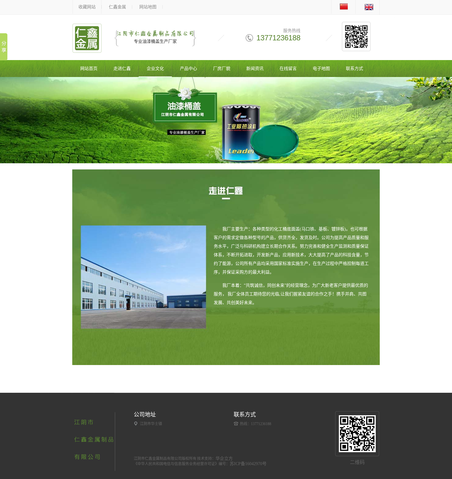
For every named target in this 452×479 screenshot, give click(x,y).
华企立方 (224, 458)
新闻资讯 (255, 68)
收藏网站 (87, 7)
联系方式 (354, 68)
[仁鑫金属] (87, 49)
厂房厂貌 (221, 68)
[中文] (341, 13)
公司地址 (145, 415)
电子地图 (321, 68)
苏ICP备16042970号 (248, 463)
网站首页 (88, 68)
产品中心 (188, 68)
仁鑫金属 (117, 7)
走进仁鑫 (122, 68)
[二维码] (357, 433)
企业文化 (155, 68)
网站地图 (148, 7)
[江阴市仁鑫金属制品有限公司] (226, 120)
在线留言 (288, 68)
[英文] (367, 13)
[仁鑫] (93, 470)
